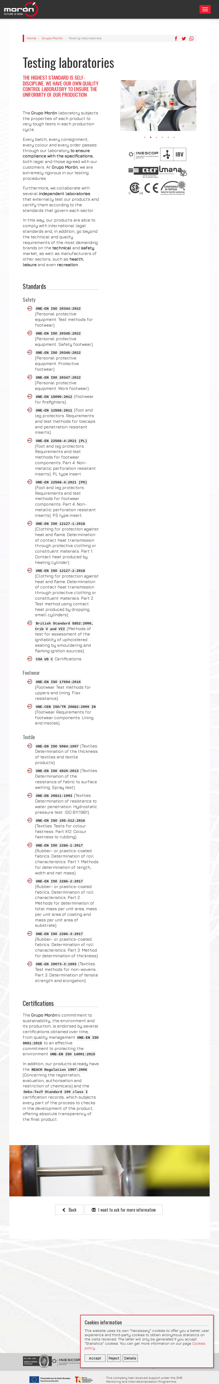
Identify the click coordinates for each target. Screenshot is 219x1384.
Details (130, 1358)
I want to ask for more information (126, 1210)
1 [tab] (145, 137)
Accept (95, 1358)
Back (72, 1210)
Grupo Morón (52, 38)
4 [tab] (162, 137)
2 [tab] (151, 137)
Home (31, 38)
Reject (114, 1358)
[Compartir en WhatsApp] (191, 38)
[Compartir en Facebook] (176, 38)
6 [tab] (174, 137)
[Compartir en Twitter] (183, 38)
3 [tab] (156, 137)
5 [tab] (168, 137)
